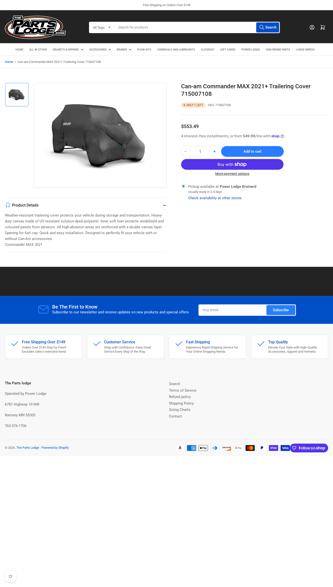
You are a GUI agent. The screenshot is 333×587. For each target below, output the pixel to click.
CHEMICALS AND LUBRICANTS (176, 49)
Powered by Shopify (55, 447)
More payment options (232, 174)
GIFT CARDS (227, 49)
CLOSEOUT (208, 49)
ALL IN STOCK (38, 49)
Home (9, 62)
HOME (19, 49)
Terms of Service (182, 390)
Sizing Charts (179, 410)
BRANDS (122, 49)
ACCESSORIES (98, 49)
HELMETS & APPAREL (66, 49)
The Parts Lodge (27, 447)
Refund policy (180, 397)
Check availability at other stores (215, 198)
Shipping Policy (181, 403)
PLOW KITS (144, 49)
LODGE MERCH (305, 49)
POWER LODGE (250, 49)
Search (174, 384)
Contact (175, 416)
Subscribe (281, 310)
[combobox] (197, 27)
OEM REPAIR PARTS (278, 49)
